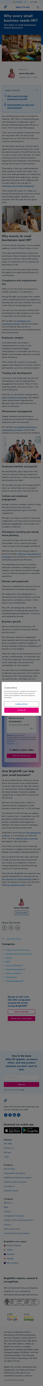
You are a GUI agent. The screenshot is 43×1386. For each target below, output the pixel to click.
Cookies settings (21, 704)
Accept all (21, 710)
